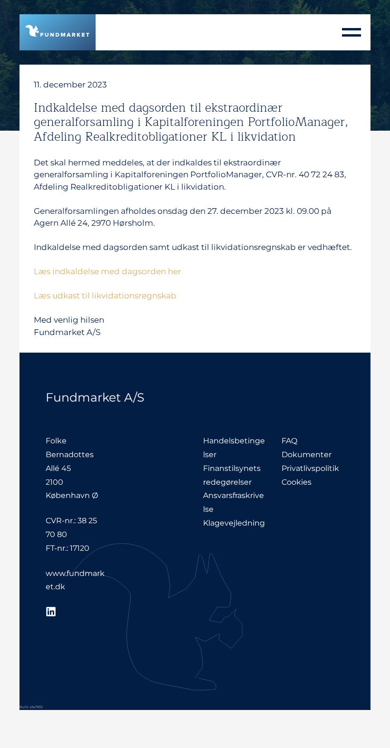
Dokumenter (307, 454)
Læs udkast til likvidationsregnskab (105, 295)
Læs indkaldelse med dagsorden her (107, 271)
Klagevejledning (234, 522)
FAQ (289, 440)
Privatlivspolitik (310, 468)
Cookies (297, 482)
